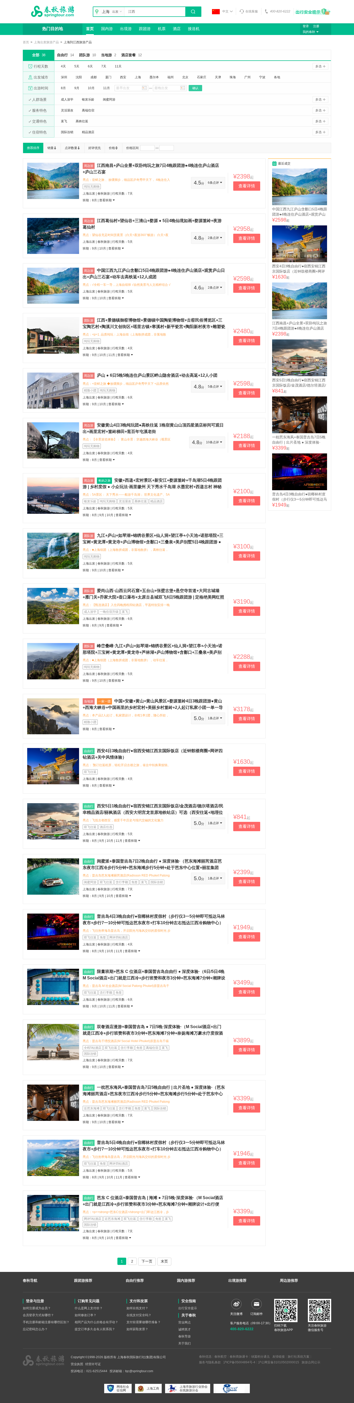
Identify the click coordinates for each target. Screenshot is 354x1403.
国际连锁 (67, 132)
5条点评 (214, 386)
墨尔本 (154, 77)
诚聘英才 (184, 1329)
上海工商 (153, 1388)
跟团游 (145, 28)
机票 (162, 28)
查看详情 (246, 186)
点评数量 (71, 148)
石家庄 (201, 77)
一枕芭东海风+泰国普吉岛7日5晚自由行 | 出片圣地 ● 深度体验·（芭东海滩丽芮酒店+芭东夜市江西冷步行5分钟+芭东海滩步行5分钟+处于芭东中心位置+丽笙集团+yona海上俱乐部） (154, 1093)
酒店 (177, 28)
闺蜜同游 (109, 99)
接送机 (194, 28)
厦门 (108, 77)
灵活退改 (67, 110)
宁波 (262, 77)
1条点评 (214, 718)
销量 (50, 148)
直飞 (64, 121)
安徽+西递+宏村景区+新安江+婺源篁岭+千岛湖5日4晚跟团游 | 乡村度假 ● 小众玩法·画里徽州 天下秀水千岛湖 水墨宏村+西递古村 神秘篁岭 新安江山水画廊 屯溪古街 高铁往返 (152, 486)
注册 (316, 26)
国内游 (107, 28)
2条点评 (214, 238)
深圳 (64, 77)
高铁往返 (82, 121)
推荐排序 (33, 148)
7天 (103, 66)
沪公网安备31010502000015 (278, 1362)
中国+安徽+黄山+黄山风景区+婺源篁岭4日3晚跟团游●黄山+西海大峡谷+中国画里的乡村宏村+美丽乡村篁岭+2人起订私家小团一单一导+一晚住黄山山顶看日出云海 (153, 707)
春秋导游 (184, 1336)
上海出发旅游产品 (46, 42)
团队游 (87, 55)
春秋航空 (220, 1356)
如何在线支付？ (137, 1308)
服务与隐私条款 (210, 1362)
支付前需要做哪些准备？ (143, 1322)
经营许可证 (93, 1364)
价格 (112, 148)
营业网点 (184, 1322)
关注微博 (236, 1314)
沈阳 (79, 77)
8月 (63, 88)
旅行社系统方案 (298, 1356)
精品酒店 (88, 132)
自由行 (65, 55)
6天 (90, 66)
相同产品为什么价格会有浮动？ (96, 1322)
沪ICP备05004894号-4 (239, 1362)
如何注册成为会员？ (37, 1308)
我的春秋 (309, 32)
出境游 (126, 28)
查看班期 (105, 200)
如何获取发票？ (137, 1329)
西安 (123, 77)
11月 (106, 88)
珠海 (233, 77)
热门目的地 (52, 28)
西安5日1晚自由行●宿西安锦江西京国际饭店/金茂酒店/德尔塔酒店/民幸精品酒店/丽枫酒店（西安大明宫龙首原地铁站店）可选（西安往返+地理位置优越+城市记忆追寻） (153, 812)
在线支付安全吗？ (138, 1315)
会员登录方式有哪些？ (38, 1315)
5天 (76, 66)
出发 (115, 11)
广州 (247, 77)
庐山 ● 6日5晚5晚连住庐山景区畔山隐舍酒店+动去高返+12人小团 (157, 375)
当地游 (108, 55)
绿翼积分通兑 (260, 1356)
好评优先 (94, 148)
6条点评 (214, 182)
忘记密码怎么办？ (35, 1329)
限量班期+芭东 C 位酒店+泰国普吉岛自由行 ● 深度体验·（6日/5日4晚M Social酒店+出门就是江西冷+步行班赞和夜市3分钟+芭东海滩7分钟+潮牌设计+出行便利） (154, 977)
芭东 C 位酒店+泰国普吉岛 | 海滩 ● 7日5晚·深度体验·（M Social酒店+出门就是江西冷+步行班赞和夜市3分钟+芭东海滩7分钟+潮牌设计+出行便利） (153, 1204)
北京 (185, 77)
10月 (91, 88)
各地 (277, 77)
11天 (118, 66)
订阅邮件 (256, 1314)
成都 (93, 77)
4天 (63, 66)
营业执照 (77, 1364)
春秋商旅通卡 (239, 1356)
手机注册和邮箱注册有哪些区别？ (46, 1322)
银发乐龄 (88, 99)
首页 (90, 28)
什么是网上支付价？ (89, 1308)
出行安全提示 (187, 1308)
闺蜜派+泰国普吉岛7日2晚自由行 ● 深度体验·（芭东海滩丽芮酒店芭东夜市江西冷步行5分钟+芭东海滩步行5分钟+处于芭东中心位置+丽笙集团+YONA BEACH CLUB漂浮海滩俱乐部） (152, 867)
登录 (306, 26)
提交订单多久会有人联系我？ (95, 1329)
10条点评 (213, 442)
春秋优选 (205, 1356)
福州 (170, 77)
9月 (76, 88)
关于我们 (184, 1343)
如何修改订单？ (85, 1315)
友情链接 (278, 1356)
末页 (164, 1261)
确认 (195, 88)
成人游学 (67, 99)
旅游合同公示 (311, 1362)
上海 (138, 77)
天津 (218, 77)
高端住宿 (88, 110)
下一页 (146, 1261)
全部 (38, 55)
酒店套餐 (131, 55)
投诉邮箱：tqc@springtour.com (131, 1371)
